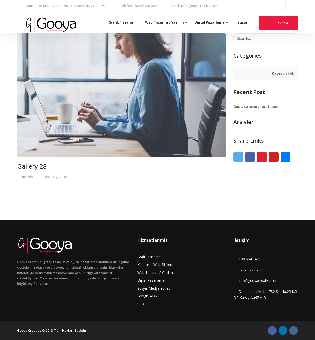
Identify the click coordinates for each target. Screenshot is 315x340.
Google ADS (147, 296)
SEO (140, 304)
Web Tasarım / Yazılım (164, 22)
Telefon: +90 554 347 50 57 (139, 5)
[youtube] (274, 157)
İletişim (242, 22)
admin (27, 176)
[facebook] (267, 5)
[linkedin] (292, 5)
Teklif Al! (282, 22)
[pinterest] (262, 157)
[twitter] (238, 157)
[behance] (285, 157)
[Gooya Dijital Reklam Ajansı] (51, 24)
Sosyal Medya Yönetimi (155, 288)
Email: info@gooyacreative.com (194, 5)
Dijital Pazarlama (210, 22)
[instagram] (279, 5)
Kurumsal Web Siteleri (154, 264)
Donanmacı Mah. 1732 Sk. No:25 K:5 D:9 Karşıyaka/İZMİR (66, 5)
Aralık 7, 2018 (56, 176)
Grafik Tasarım (121, 22)
